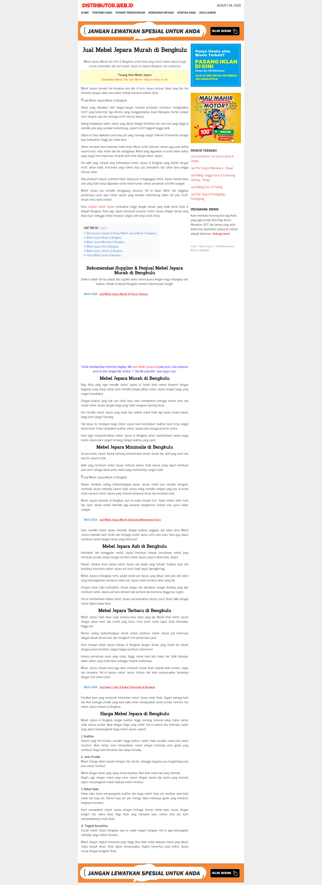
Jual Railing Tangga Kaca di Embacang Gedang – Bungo (213, 177)
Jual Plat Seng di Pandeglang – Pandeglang (209, 196)
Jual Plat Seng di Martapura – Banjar (212, 167)
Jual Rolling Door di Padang (206, 186)
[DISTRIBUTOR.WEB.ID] (107, 4)
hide (103, 228)
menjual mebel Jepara (101, 206)
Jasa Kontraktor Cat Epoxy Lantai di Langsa (212, 158)
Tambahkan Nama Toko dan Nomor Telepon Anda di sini (134, 79)
